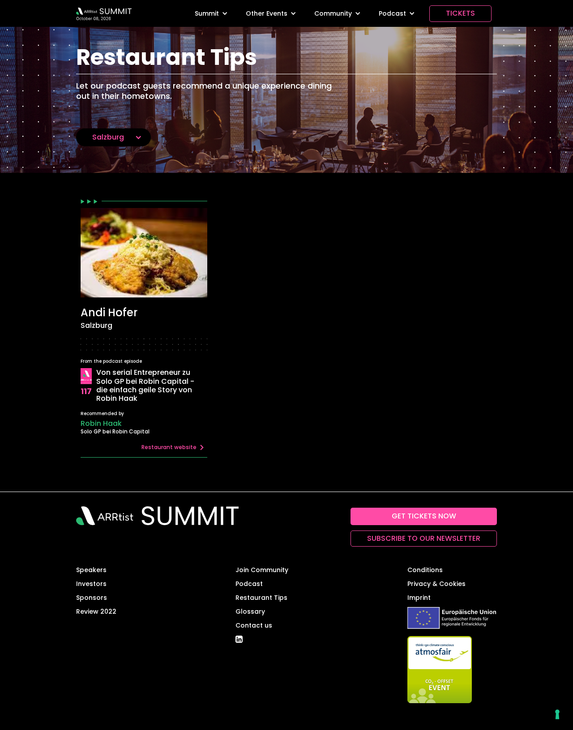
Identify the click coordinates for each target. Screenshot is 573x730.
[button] (211, 13)
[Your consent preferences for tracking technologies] (557, 714)
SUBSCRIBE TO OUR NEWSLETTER (423, 538)
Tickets (460, 13)
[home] (104, 13)
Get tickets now (424, 516)
